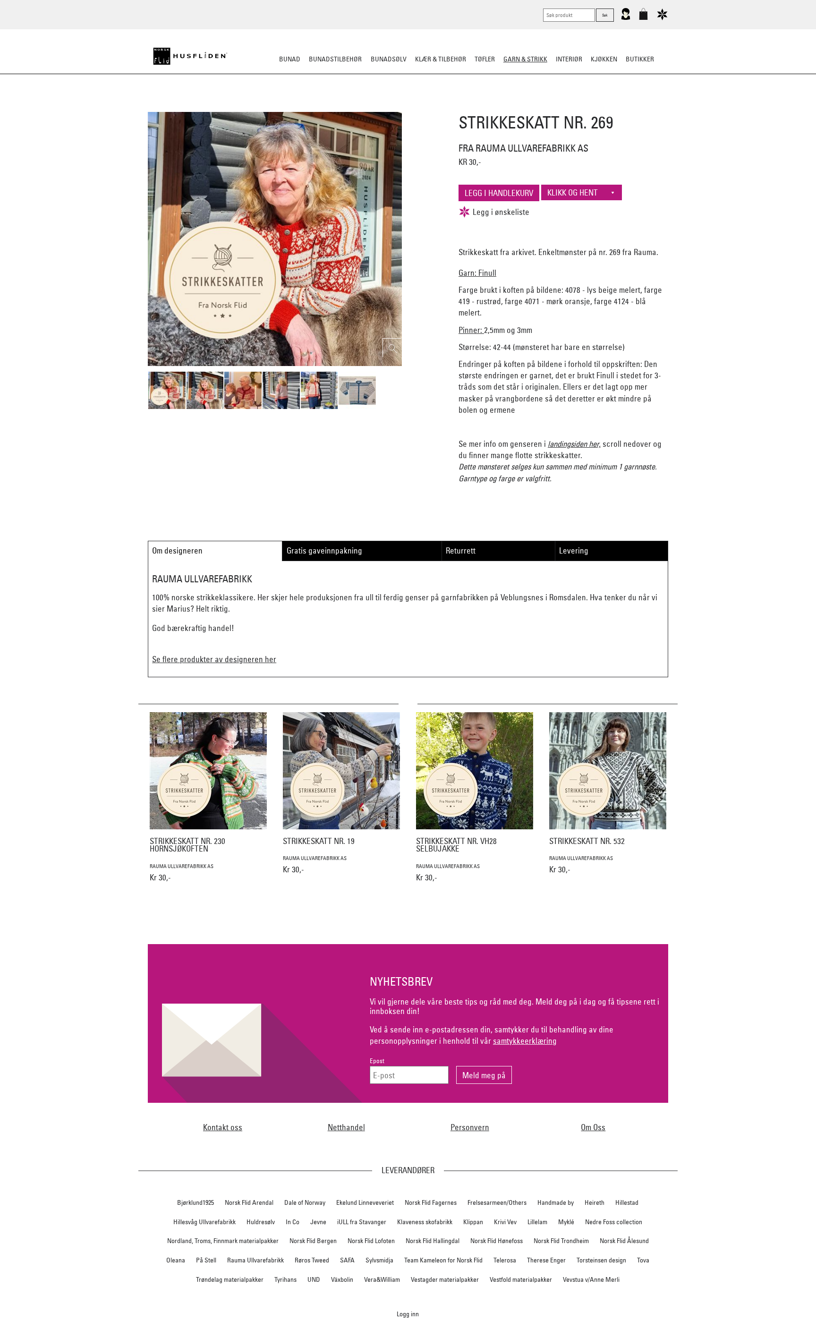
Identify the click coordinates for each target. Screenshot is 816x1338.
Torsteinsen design (601, 1260)
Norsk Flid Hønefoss (496, 1240)
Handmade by (555, 1202)
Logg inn (408, 1314)
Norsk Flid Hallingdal (432, 1240)
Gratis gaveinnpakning (324, 550)
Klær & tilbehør (440, 59)
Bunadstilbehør (335, 59)
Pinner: (471, 330)
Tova (643, 1260)
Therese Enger (546, 1260)
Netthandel (346, 1127)
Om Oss (593, 1127)
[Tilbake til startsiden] (190, 56)
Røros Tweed (312, 1260)
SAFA (347, 1260)
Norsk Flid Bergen (313, 1240)
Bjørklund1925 (195, 1202)
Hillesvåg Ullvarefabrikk (204, 1222)
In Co (292, 1222)
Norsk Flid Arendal (249, 1202)
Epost (377, 1061)
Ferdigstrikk (314, 106)
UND (313, 1279)
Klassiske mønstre (435, 106)
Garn (351, 106)
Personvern (469, 1127)
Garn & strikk (525, 59)
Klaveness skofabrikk (424, 1222)
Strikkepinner (497, 106)
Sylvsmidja (379, 1260)
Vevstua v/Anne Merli (591, 1279)
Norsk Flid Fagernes (431, 1202)
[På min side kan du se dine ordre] (625, 18)
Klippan (473, 1222)
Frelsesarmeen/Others (497, 1202)
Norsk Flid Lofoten (371, 1240)
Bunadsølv (389, 59)
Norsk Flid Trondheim (561, 1240)
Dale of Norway (304, 1202)
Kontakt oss (222, 1127)
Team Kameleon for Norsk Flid (443, 1260)
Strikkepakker (262, 106)
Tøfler (485, 59)
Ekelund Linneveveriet (365, 1202)
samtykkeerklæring (525, 1041)
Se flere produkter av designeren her (214, 659)
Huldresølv (260, 1222)
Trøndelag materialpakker (230, 1279)
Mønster (382, 106)
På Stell (206, 1260)
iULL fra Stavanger (361, 1222)
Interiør (569, 59)
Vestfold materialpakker (521, 1279)
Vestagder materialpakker (445, 1279)
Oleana (175, 1260)
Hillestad (626, 1202)
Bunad (289, 59)
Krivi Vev (505, 1222)
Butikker (640, 59)
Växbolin (342, 1279)
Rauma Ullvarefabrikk (255, 1260)
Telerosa (504, 1260)
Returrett (461, 550)
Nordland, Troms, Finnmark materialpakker (223, 1240)
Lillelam (537, 1222)
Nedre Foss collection (613, 1222)
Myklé (566, 1222)
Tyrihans (285, 1279)
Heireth (594, 1202)
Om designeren (177, 550)
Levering (573, 550)
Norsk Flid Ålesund (624, 1240)
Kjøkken (604, 59)
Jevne (318, 1222)
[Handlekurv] (643, 18)
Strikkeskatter (552, 106)
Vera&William (382, 1279)
